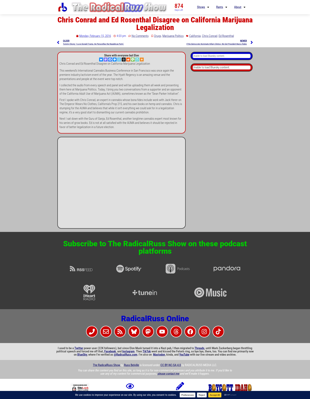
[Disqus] (121, 184)
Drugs (157, 36)
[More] (142, 59)
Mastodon (159, 354)
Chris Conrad (209, 36)
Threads (199, 348)
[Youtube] (162, 331)
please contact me (168, 373)
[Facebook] (110, 59)
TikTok (147, 351)
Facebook (110, 351)
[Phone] (92, 331)
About (237, 7)
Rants (219, 7)
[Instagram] (119, 59)
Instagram (128, 351)
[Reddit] (128, 59)
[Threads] (124, 59)
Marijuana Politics (173, 36)
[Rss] (120, 331)
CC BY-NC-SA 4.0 (170, 365)
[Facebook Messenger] (115, 59)
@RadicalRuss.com (125, 354)
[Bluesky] (101, 59)
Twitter (78, 348)
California (195, 36)
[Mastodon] (106, 59)
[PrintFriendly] (137, 59)
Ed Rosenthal (226, 36)
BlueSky (82, 354)
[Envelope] (106, 331)
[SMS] (133, 59)
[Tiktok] (218, 331)
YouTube (184, 354)
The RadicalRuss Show (107, 365)
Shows (201, 7)
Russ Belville (131, 365)
